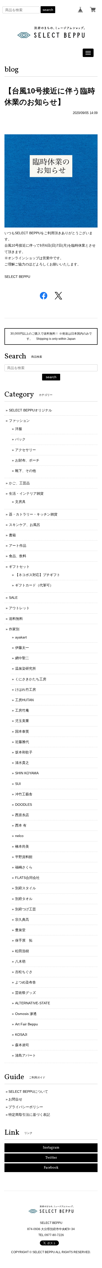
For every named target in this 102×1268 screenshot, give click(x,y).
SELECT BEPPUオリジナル (30, 410)
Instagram (51, 1147)
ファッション (19, 421)
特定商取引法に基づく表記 (29, 1115)
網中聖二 (22, 658)
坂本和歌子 (23, 752)
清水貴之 (22, 763)
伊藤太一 (22, 648)
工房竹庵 (22, 710)
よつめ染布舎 (25, 982)
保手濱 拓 (23, 940)
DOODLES (23, 805)
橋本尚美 (22, 846)
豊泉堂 (20, 930)
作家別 (14, 629)
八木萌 (20, 961)
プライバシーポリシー (25, 1107)
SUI (18, 784)
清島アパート (25, 1055)
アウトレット (19, 608)
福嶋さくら (23, 867)
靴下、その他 (25, 471)
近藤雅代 (22, 742)
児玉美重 (22, 721)
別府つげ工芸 (25, 909)
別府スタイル (25, 888)
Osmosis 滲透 (26, 1014)
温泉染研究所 (25, 668)
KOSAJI (21, 1035)
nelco (19, 836)
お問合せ (15, 1099)
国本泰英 (22, 731)
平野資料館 (23, 857)
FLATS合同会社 (27, 878)
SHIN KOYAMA (27, 773)
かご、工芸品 (19, 483)
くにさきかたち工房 (30, 679)
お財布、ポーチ (27, 460)
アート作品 (17, 546)
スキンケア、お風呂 (24, 525)
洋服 (18, 429)
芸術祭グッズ (25, 993)
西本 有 (20, 825)
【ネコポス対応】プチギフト (37, 575)
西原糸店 (22, 815)
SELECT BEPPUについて (28, 1092)
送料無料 (16, 619)
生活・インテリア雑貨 (26, 493)
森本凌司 (22, 1045)
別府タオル (23, 899)
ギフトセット (19, 567)
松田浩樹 (22, 951)
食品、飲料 (17, 556)
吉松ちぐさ (23, 972)
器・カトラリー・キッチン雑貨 (33, 514)
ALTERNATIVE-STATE (32, 1003)
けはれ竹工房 (25, 690)
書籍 (12, 535)
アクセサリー (25, 450)
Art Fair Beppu (26, 1024)
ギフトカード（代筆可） (34, 585)
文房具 (20, 502)
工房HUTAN (24, 700)
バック (20, 439)
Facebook (51, 1167)
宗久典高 (22, 920)
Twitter (51, 1157)
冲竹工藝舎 (23, 794)
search (48, 10)
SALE (13, 598)
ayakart (21, 637)
